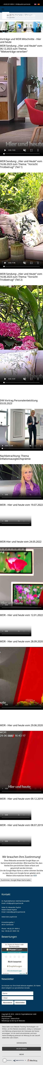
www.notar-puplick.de (9, 917)
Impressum (6, 1019)
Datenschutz (15, 1019)
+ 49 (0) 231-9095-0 (8, 4)
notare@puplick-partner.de (15, 912)
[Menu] (3, 9)
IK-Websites (21, 1021)
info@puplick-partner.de (22, 4)
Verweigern (21, 1043)
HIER (35, 875)
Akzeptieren (21, 1049)
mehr (21, 1054)
